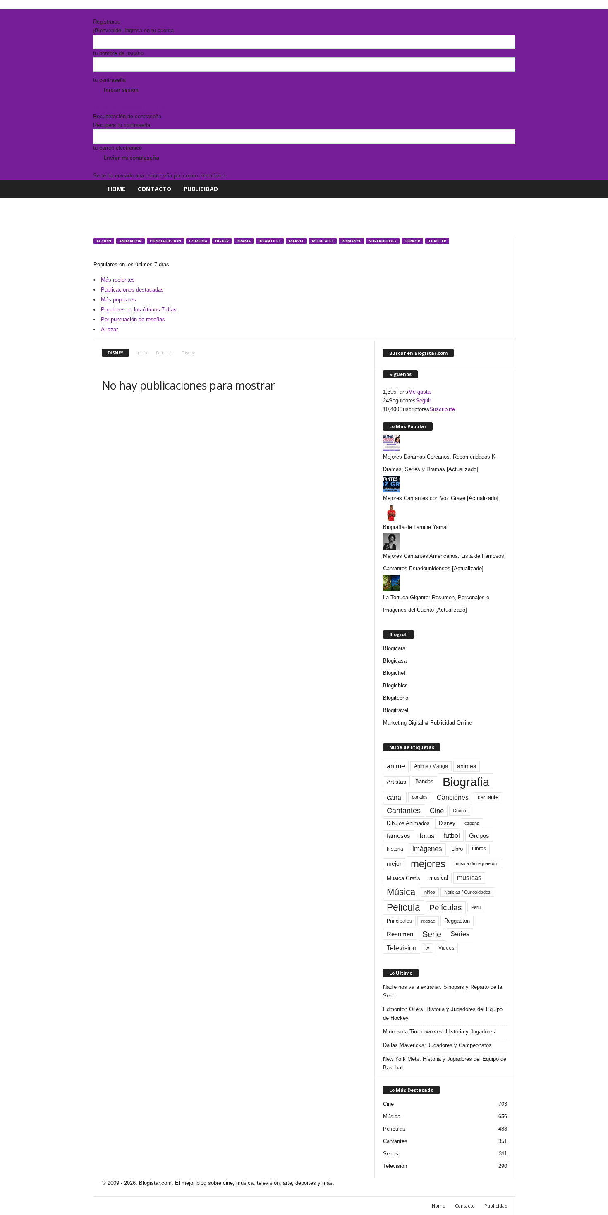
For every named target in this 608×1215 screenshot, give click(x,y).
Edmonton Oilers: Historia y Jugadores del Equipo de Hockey (443, 1013)
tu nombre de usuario (118, 53)
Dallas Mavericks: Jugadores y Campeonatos (437, 1045)
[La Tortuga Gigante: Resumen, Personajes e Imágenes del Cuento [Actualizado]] (445, 583)
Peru (476, 907)
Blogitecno (395, 698)
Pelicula (403, 907)
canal (395, 797)
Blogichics (395, 685)
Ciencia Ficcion (165, 241)
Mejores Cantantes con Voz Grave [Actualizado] (440, 498)
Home (116, 189)
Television (402, 948)
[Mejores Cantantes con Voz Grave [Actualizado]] (445, 484)
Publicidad (201, 189)
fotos (427, 836)
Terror (412, 241)
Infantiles (270, 241)
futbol (452, 835)
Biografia (466, 782)
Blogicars (394, 648)
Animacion (130, 241)
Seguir (423, 400)
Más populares (118, 300)
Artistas (396, 781)
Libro (457, 849)
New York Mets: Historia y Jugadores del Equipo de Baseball (444, 1063)
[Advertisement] (243, 216)
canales (420, 796)
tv (427, 947)
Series (459, 934)
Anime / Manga (431, 766)
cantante (488, 797)
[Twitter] (107, 13)
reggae (428, 920)
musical (438, 878)
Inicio (141, 353)
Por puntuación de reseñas (133, 319)
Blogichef (394, 673)
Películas (164, 353)
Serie (431, 934)
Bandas (424, 781)
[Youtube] (112, 13)
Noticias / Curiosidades (467, 892)
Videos (446, 948)
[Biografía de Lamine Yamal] (445, 513)
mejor (394, 863)
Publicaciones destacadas (132, 290)
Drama (244, 241)
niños (429, 892)
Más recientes (118, 280)
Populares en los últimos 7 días (139, 309)
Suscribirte (442, 409)
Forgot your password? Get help (131, 108)
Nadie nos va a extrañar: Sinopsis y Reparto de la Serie (442, 991)
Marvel (296, 241)
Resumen (400, 934)
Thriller (437, 241)
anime (396, 766)
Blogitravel (395, 710)
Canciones (453, 797)
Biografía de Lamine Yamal (415, 527)
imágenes (427, 849)
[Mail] (102, 13)
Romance (351, 241)
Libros (479, 848)
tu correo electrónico (117, 148)
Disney (222, 241)
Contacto (154, 189)
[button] (503, 189)
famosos (398, 835)
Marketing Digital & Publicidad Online (427, 723)
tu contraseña (109, 80)
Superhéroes (383, 241)
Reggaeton (457, 921)
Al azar (109, 329)
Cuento (460, 810)
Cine (437, 810)
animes (466, 766)
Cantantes (404, 810)
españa (471, 822)
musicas (469, 877)
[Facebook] (96, 13)
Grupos (479, 835)
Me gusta (419, 392)
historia (395, 849)
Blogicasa (395, 661)
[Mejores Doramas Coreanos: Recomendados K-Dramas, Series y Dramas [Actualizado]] (445, 442)
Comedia (198, 241)
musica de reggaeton (476, 863)
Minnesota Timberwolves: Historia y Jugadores (439, 1031)
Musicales (323, 241)
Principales (399, 921)
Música (401, 892)
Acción (103, 241)
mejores (428, 863)
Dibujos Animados (408, 823)
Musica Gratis (403, 878)
